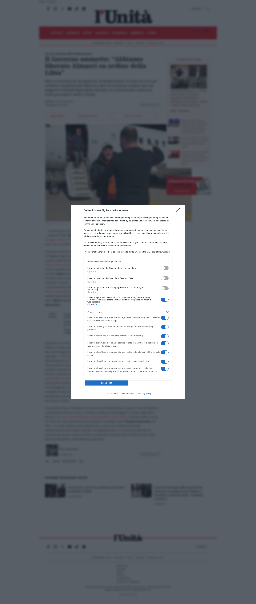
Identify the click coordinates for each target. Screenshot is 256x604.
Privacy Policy (144, 393)
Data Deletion (111, 393)
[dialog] (128, 302)
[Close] (179, 210)
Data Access (128, 393)
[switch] (165, 268)
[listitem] (128, 261)
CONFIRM (106, 383)
